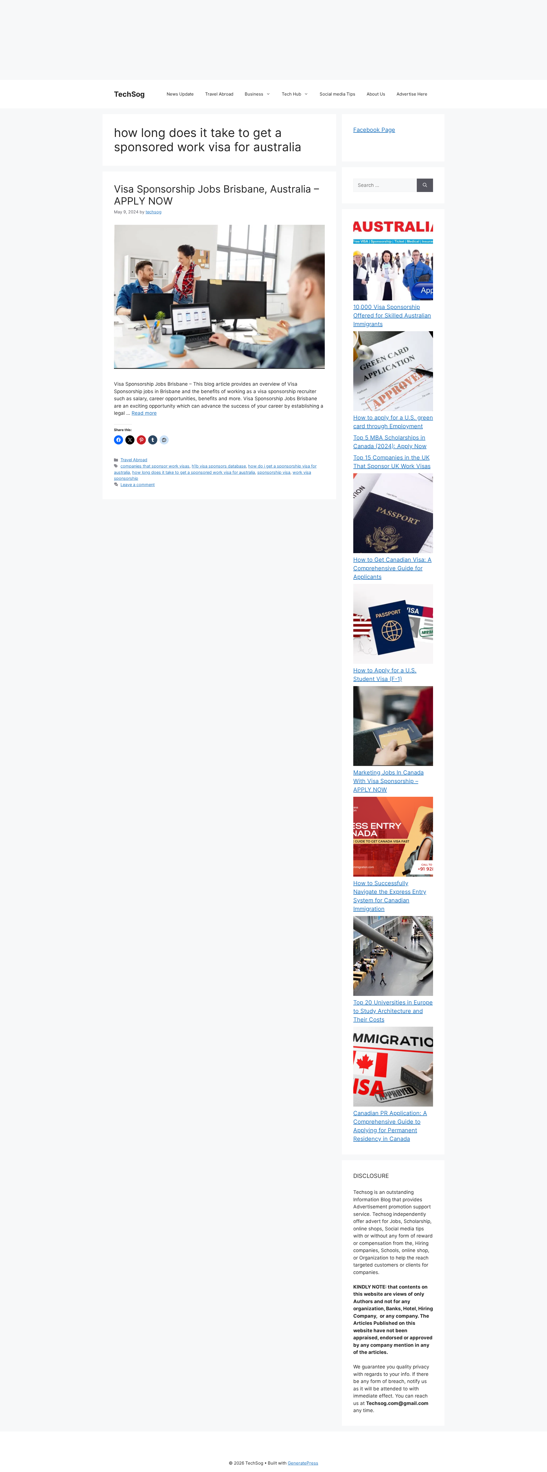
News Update (180, 94)
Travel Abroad (219, 94)
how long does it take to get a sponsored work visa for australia (193, 472)
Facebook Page (374, 129)
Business (254, 94)
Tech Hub (291, 94)
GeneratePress (303, 1463)
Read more (144, 413)
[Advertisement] (171, 40)
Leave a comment (138, 484)
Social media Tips (337, 94)
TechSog (129, 94)
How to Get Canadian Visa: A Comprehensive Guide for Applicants (392, 568)
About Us (376, 94)
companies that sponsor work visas (155, 466)
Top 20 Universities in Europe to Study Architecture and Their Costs (393, 1011)
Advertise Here (412, 94)
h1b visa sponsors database (219, 466)
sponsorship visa (273, 472)
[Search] (425, 185)
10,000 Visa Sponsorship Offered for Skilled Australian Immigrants (392, 315)
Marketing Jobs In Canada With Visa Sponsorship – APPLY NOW (388, 781)
